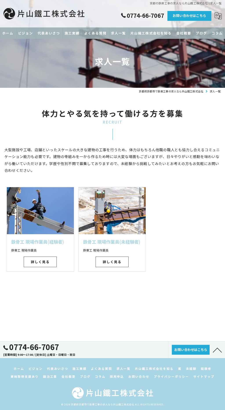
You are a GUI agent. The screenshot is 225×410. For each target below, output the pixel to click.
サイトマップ (203, 376)
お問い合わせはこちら (189, 15)
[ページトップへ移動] (217, 349)
